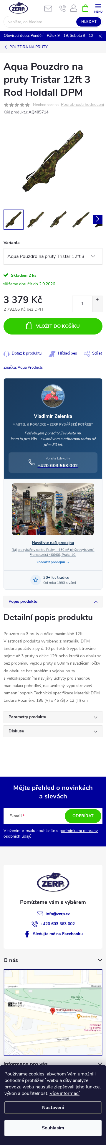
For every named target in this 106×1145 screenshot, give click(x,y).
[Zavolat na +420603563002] (63, 8)
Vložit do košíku (58, 326)
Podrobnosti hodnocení (82, 104)
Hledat (89, 21)
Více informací (64, 1093)
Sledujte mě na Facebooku (58, 934)
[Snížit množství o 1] (97, 308)
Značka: (23, 367)
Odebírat (83, 816)
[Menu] (98, 8)
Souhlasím (53, 1128)
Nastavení (53, 1107)
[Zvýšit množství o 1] (97, 300)
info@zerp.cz (58, 914)
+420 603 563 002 (58, 924)
